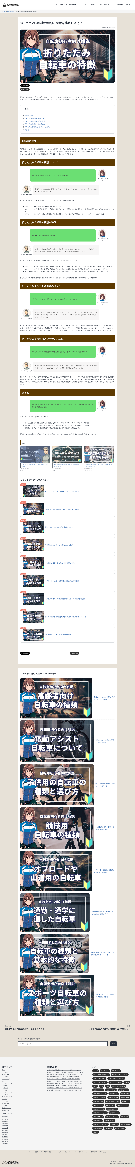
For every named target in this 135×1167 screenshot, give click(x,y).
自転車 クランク (111, 1090)
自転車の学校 (119, 1163)
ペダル (5, 1090)
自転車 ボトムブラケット (101, 1124)
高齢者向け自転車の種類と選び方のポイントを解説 (104, 698)
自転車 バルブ (110, 1105)
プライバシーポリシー (115, 1161)
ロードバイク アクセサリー (101, 1074)
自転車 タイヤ (125, 1097)
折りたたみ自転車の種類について (36, 118)
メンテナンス (92, 5)
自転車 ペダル (98, 1120)
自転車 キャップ (98, 1090)
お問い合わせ (129, 5)
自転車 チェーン (98, 1101)
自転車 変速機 (98, 1128)
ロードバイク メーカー (100, 1082)
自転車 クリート (123, 1090)
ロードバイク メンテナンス (116, 1078)
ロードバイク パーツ (99, 1078)
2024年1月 (5, 1132)
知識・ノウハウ (6, 1108)
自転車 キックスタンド (119, 1086)
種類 (108, 1086)
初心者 (127, 1082)
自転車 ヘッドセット (112, 1117)
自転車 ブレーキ (98, 1117)
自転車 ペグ (125, 1117)
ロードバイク (5, 1103)
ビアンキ (5, 1094)
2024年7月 (5, 1119)
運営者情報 (120, 5)
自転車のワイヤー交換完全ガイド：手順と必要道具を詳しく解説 (64, 1081)
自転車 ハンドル (98, 1105)
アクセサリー (5, 1072)
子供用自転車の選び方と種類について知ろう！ (105, 784)
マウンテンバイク (7, 1097)
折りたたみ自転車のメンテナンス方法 (37, 127)
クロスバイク (5, 1074)
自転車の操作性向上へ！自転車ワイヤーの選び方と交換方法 (63, 1076)
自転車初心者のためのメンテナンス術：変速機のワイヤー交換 (64, 1090)
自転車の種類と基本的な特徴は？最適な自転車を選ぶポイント (102, 953)
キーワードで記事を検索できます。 (29, 1039)
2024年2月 (5, 1130)
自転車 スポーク (113, 1097)
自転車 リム (114, 1124)
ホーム (55, 5)
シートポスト (105, 1071)
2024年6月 (5, 1121)
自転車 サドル (114, 1094)
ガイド (96, 1071)
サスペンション (7, 1083)
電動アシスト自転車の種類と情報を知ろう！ (105, 741)
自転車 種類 (25, 89)
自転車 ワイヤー (126, 1124)
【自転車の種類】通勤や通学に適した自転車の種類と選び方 (102, 912)
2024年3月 (5, 1128)
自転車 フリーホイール (100, 1113)
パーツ (100, 5)
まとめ (27, 130)
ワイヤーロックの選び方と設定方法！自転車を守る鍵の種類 (63, 1079)
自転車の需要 (29, 115)
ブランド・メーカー (109, 5)
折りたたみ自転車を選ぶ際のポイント (37, 124)
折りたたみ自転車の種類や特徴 (35, 121)
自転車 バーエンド (123, 1105)
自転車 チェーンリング (113, 1101)
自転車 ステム (125, 1094)
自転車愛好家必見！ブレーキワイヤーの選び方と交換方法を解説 (64, 1083)
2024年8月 (5, 1117)
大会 (95, 1086)
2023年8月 (5, 1139)
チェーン (5, 1085)
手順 (101, 1086)
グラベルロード (6, 1076)
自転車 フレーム (114, 1113)
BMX (3, 1070)
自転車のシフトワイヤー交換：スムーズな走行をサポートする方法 (65, 1072)
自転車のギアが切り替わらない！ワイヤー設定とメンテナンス (64, 1070)
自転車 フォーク (112, 1109)
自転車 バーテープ (99, 1109)
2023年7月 (5, 1141)
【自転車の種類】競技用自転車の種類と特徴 (105, 828)
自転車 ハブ (126, 1101)
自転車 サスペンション (100, 1094)
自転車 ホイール (110, 1120)
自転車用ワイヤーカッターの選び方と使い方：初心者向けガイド (64, 1074)
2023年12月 (5, 1134)
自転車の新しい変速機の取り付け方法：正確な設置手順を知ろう (64, 1088)
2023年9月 (5, 1137)
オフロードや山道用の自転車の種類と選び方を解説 (104, 871)
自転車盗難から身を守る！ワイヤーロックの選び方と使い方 (63, 1085)
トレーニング (82, 5)
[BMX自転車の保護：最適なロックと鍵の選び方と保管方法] (67, 454)
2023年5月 (5, 1143)
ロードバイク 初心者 (115, 1082)
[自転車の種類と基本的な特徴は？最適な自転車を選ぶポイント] (99, 454)
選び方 (96, 1132)
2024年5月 (5, 1123)
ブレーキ (5, 1088)
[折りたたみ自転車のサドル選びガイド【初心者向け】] (35, 454)
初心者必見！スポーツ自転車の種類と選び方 (105, 995)
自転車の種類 (72, 5)
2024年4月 (5, 1125)
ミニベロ (4, 1099)
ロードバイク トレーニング (120, 1074)
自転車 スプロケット (99, 1097)
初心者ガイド (63, 5)
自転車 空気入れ (120, 1128)
